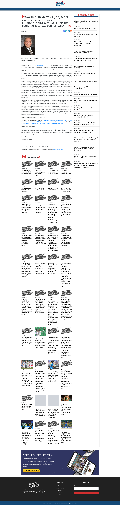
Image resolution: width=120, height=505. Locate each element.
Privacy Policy (60, 488)
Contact (42, 9)
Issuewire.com (41, 65)
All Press (37, 9)
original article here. (58, 149)
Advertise (60, 490)
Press (60, 494)
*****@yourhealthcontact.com (29, 144)
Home (23, 9)
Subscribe (86, 493)
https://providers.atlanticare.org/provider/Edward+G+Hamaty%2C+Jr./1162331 (42, 123)
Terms (60, 486)
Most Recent (29, 9)
